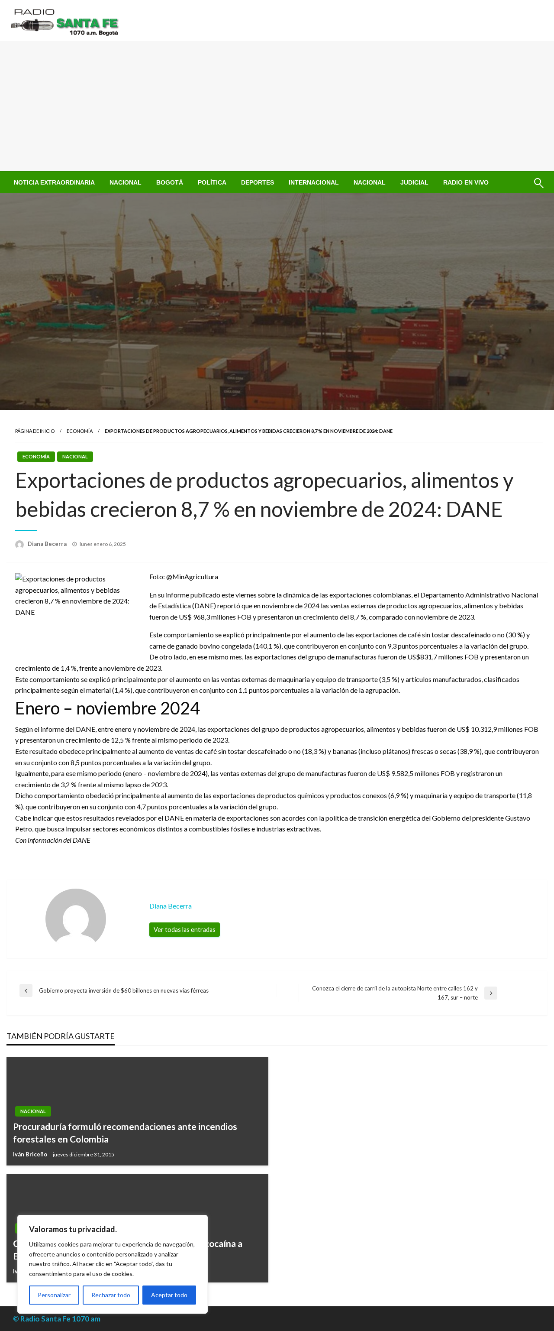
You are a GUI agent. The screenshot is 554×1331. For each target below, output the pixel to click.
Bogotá (169, 182)
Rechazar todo (110, 1295)
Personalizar (54, 1295)
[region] (112, 1264)
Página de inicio (35, 431)
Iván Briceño (30, 1154)
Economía (80, 431)
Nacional (126, 182)
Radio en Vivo (466, 182)
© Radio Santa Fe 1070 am (56, 1318)
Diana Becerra (48, 543)
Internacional (314, 182)
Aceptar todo (169, 1295)
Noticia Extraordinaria (54, 182)
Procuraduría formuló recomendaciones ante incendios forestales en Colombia (125, 1132)
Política (212, 182)
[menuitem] (54, 182)
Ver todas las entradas (185, 929)
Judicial (414, 182)
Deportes (257, 182)
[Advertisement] (277, 106)
